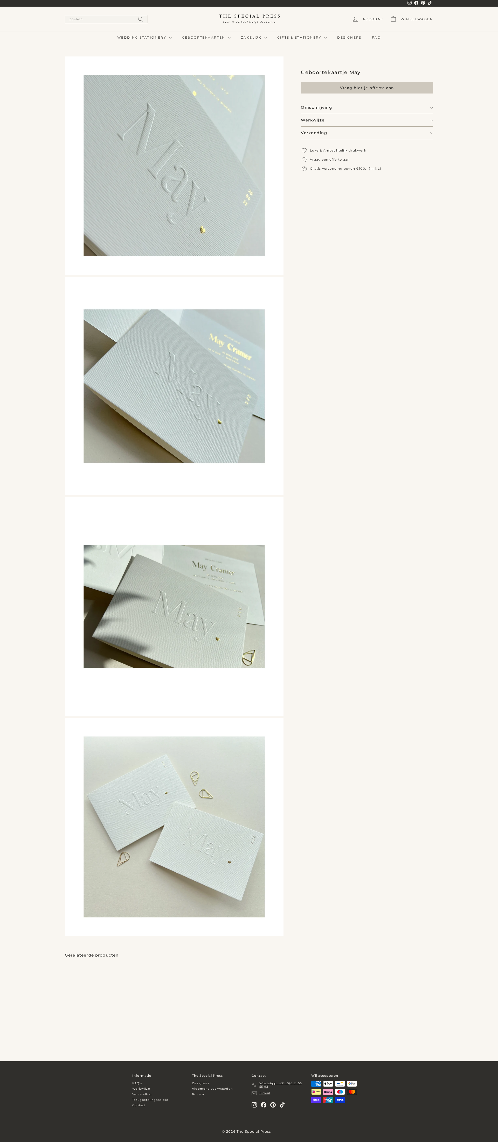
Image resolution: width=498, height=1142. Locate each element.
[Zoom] (174, 165)
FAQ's (137, 1083)
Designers (200, 1083)
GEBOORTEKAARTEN (204, 37)
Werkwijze (313, 120)
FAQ (376, 37)
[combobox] (106, 19)
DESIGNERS (349, 37)
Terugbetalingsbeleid (150, 1100)
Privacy (198, 1094)
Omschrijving (316, 107)
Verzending (314, 133)
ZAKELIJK (252, 37)
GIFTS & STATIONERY (300, 37)
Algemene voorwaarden (212, 1088)
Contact (138, 1105)
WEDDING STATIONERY (142, 37)
